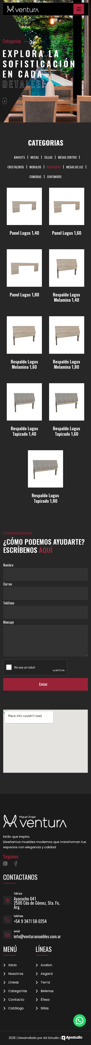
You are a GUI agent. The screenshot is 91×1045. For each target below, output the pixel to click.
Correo (7, 584)
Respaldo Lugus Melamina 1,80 (66, 364)
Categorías (17, 991)
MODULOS (35, 167)
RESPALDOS (54, 167)
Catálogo (16, 1008)
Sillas (45, 1008)
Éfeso (45, 999)
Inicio (12, 965)
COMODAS (35, 176)
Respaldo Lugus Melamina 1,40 (66, 297)
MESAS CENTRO (67, 157)
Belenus (47, 991)
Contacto (16, 999)
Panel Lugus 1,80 (24, 294)
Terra (45, 982)
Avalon (46, 965)
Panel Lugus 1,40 (24, 233)
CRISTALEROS (15, 167)
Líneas (13, 982)
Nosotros (15, 973)
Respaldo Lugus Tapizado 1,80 (45, 498)
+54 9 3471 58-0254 (30, 921)
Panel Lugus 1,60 (66, 233)
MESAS (34, 157)
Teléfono (8, 603)
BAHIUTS (19, 157)
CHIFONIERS (54, 176)
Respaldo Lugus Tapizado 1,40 (24, 431)
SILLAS (48, 157)
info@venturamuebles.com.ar (37, 936)
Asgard (46, 973)
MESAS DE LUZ (74, 167)
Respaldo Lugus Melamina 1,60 (24, 364)
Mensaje (8, 622)
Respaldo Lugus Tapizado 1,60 (66, 431)
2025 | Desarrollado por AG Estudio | (35, 1038)
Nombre (8, 565)
